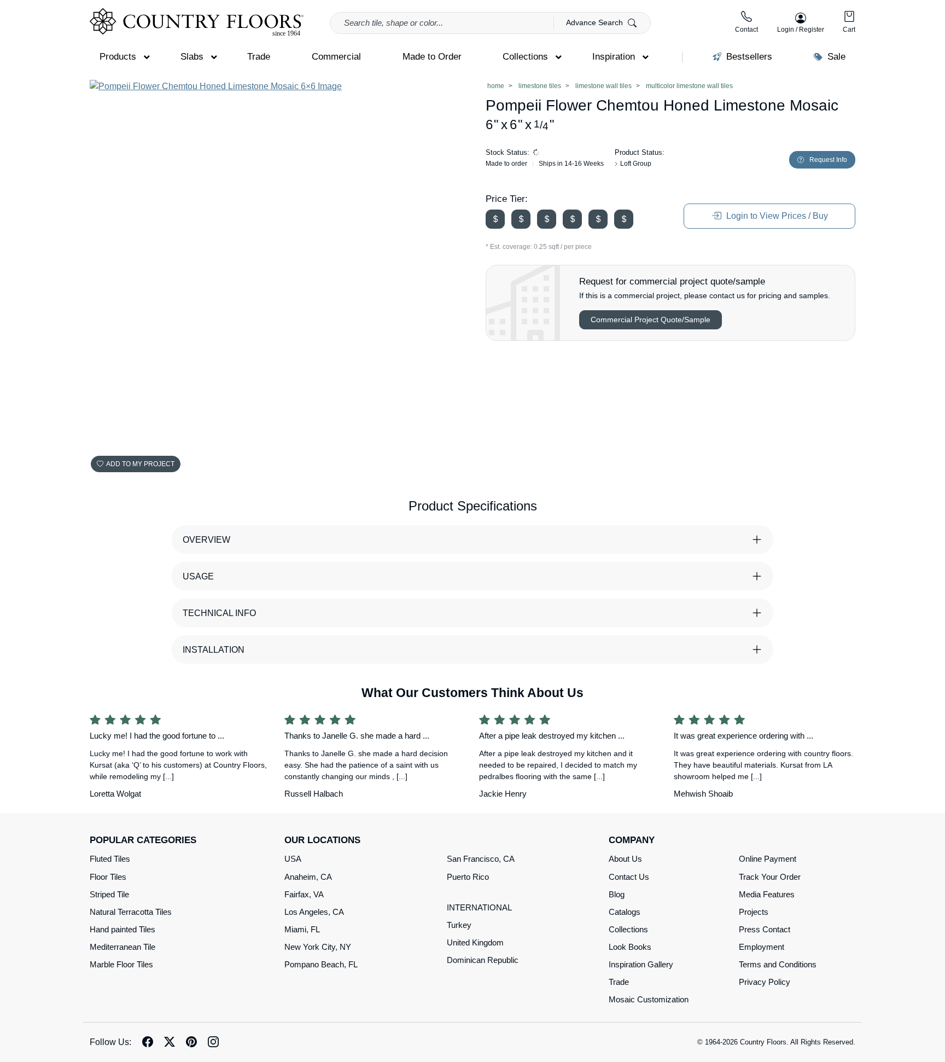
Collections (628, 929)
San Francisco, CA (481, 858)
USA (292, 858)
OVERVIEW (206, 539)
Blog (617, 894)
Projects (753, 911)
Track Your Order (770, 876)
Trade (619, 981)
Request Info (828, 160)
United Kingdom (475, 942)
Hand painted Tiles (122, 929)
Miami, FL (302, 929)
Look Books (630, 946)
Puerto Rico (468, 876)
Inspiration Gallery (641, 964)
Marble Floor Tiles (121, 964)
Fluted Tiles (110, 858)
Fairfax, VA (304, 894)
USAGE (198, 576)
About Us (625, 858)
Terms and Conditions (777, 964)
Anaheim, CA (308, 876)
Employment (761, 946)
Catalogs (624, 911)
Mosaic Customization (649, 999)
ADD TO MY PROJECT (140, 464)
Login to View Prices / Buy (776, 215)
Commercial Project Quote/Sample (650, 319)
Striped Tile (109, 894)
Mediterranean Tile (122, 946)
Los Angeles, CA (314, 911)
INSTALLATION (213, 649)
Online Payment (767, 858)
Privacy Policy (764, 981)
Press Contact (764, 929)
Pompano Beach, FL (321, 964)
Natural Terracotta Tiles (131, 911)
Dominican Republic (482, 960)
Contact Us (629, 876)
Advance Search (595, 22)
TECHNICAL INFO (219, 613)
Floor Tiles (108, 876)
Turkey (459, 925)
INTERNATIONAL (479, 907)
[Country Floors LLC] (197, 22)
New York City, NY (317, 946)
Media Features (767, 894)
